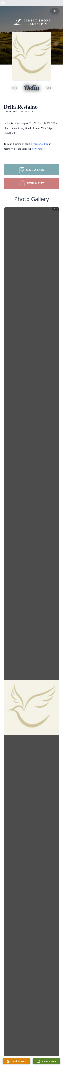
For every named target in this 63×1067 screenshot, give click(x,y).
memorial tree (40, 143)
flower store (38, 148)
